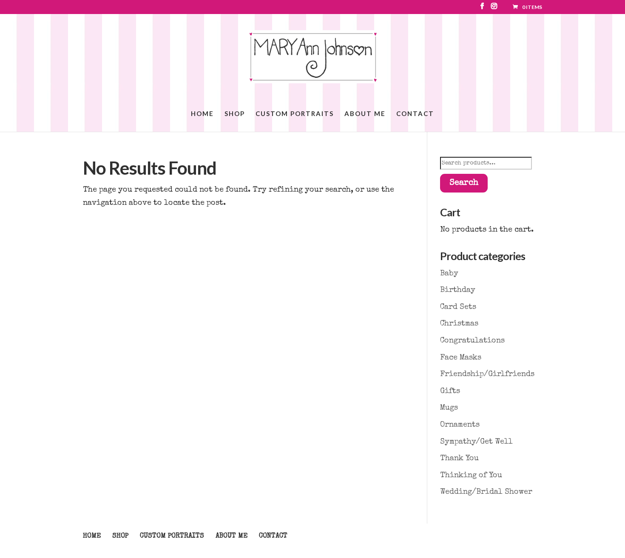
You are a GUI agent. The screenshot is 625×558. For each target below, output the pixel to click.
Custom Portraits (295, 113)
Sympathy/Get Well (476, 442)
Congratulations (472, 341)
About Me (365, 113)
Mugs (449, 408)
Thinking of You (471, 475)
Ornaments (460, 425)
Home (202, 113)
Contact (415, 113)
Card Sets (458, 307)
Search (463, 183)
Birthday (457, 290)
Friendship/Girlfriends (487, 374)
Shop (234, 113)
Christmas (459, 324)
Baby (449, 274)
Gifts (450, 391)
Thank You (459, 458)
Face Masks (460, 358)
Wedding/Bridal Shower (486, 492)
